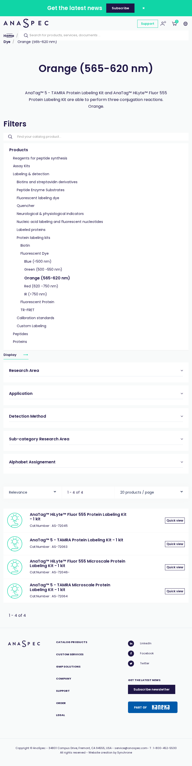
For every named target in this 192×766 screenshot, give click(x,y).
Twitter (144, 663)
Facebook (147, 653)
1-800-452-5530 (165, 748)
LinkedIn (146, 643)
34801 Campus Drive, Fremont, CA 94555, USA (80, 748)
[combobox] (33, 491)
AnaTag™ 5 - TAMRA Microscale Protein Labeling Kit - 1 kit (70, 587)
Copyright (22, 748)
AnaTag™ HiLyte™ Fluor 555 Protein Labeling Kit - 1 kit (78, 517)
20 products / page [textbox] (137, 492)
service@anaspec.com (130, 748)
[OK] (24, 35)
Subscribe (120, 8)
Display (10, 354)
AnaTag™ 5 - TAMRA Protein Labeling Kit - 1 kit (76, 540)
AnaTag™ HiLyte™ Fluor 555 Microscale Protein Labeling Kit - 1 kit (77, 563)
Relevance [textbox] (18, 492)
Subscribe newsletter (152, 689)
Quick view (174, 520)
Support (147, 23)
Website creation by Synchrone (110, 753)
